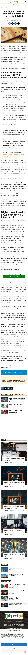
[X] (12, 23)
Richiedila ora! (14, 276)
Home (2, 7)
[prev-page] (2, 417)
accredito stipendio (14, 350)
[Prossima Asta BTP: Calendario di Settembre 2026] (4, 576)
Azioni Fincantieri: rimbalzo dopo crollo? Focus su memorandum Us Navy (17, 399)
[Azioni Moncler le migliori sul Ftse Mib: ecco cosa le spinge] (4, 592)
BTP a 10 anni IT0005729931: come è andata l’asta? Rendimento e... (17, 585)
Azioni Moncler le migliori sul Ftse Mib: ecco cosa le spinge (17, 591)
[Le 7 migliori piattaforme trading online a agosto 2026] (14, 451)
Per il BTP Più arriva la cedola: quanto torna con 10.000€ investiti (16, 405)
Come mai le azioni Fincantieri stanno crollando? (15, 411)
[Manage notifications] (25, 652)
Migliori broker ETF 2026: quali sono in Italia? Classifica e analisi (14, 507)
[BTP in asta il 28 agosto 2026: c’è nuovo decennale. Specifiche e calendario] (4, 598)
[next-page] (4, 417)
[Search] (26, 1)
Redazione (10, 19)
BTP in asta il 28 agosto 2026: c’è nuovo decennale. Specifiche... (17, 597)
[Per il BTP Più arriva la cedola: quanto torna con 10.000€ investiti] (4, 406)
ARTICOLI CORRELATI (7, 394)
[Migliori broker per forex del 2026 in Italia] (14, 523)
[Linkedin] (15, 23)
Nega (14, 648)
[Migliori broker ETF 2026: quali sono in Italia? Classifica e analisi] (14, 499)
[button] (26, 630)
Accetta (14, 644)
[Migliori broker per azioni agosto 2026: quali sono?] (14, 475)
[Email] (18, 23)
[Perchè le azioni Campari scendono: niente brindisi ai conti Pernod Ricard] (4, 605)
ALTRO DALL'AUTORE (18, 394)
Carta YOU (22, 283)
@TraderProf (6, 462)
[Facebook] (9, 23)
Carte (6, 7)
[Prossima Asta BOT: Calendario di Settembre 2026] (4, 569)
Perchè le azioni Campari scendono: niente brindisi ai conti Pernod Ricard (18, 604)
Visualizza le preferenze (14, 652)
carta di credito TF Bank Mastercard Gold (12, 223)
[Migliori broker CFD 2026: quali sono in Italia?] (14, 547)
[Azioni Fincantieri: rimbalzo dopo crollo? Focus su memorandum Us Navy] (4, 399)
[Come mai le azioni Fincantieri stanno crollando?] (4, 412)
